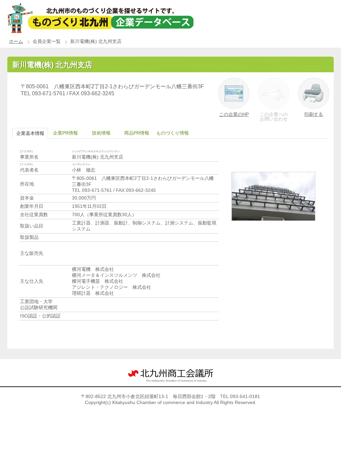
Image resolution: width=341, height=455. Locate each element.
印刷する (313, 114)
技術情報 (101, 133)
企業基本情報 (30, 133)
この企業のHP (234, 114)
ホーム (16, 41)
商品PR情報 (136, 133)
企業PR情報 (65, 133)
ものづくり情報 (172, 133)
